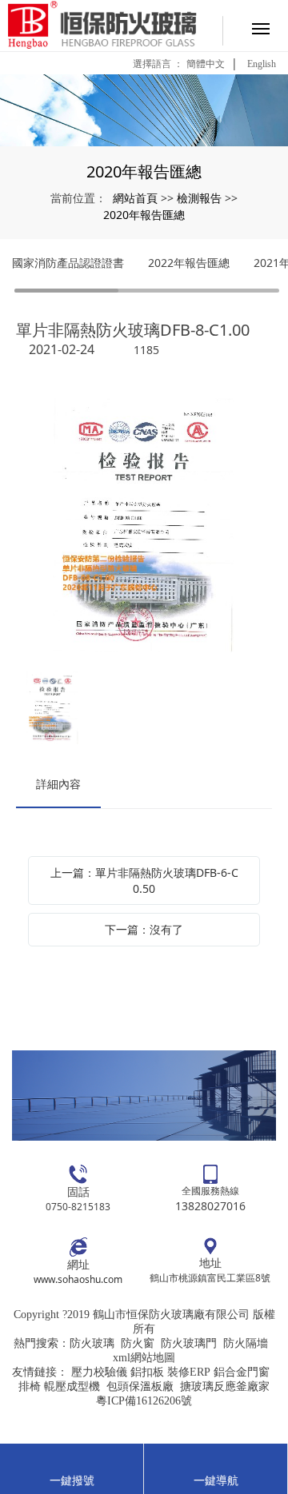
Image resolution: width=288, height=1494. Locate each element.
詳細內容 (58, 783)
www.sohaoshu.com (78, 1279)
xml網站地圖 (144, 1358)
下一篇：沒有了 (144, 929)
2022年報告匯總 (189, 262)
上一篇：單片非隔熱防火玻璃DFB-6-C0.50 (144, 880)
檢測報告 (199, 197)
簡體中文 (205, 64)
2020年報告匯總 (144, 214)
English (261, 64)
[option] (144, 526)
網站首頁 (135, 197)
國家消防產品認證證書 (68, 262)
